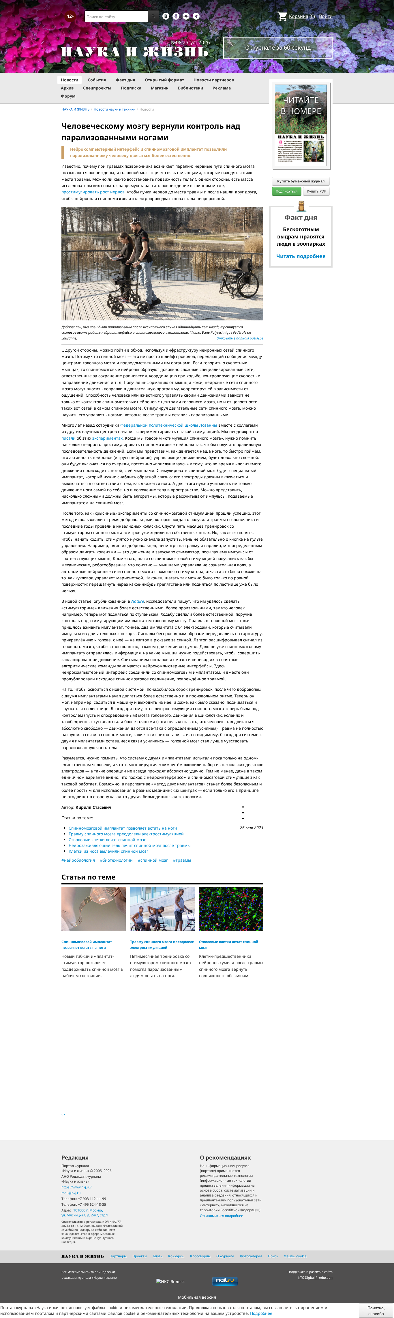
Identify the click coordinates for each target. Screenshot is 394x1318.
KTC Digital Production (315, 1277)
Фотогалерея (251, 1256)
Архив (67, 88)
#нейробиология (78, 860)
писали (68, 438)
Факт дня (125, 80)
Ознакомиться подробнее (221, 1215)
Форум (68, 96)
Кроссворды (200, 1256)
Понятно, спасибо (376, 1310)
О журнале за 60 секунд (278, 47)
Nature (137, 601)
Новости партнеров (214, 80)
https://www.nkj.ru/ (76, 1187)
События (97, 80)
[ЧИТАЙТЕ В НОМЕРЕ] (301, 68)
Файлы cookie (295, 1256)
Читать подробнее (301, 256)
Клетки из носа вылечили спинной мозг (108, 851)
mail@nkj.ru (70, 1192)
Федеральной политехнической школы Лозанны (168, 425)
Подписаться (287, 191)
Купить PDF (316, 191)
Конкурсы (176, 1256)
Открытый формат (164, 80)
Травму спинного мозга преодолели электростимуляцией (126, 834)
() (302, 16)
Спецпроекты (97, 88)
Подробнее (261, 1313)
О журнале (225, 1256)
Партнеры (118, 1256)
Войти (326, 16)
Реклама (222, 88)
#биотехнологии (116, 860)
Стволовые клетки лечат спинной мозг (107, 839)
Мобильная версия (197, 1297)
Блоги (157, 1256)
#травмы (182, 860)
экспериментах (107, 438)
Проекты (139, 1256)
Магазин (159, 88)
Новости (69, 80)
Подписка (131, 88)
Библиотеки (190, 88)
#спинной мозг (153, 860)
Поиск (273, 1256)
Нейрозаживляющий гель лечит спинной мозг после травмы (130, 845)
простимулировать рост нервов (93, 192)
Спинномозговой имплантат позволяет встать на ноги (123, 828)
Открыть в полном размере (240, 338)
